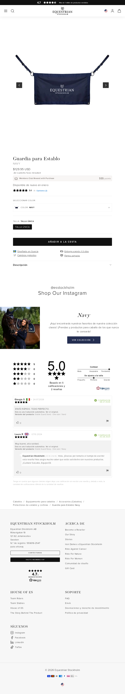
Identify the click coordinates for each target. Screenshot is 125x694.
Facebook (20, 637)
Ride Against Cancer (75, 548)
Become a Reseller (75, 529)
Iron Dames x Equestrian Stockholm (83, 544)
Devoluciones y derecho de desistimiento (87, 607)
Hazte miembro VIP (35, 560)
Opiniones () (41, 191)
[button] (6, 11)
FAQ (67, 598)
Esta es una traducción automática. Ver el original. (37, 412)
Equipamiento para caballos (40, 501)
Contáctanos (35, 553)
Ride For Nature (73, 553)
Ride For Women (74, 558)
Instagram (20, 632)
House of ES (16, 607)
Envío (68, 603)
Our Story (70, 534)
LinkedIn (19, 642)
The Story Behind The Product (26, 612)
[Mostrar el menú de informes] (107, 421)
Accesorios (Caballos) (70, 501)
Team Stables (17, 603)
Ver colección (81, 340)
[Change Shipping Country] (106, 11)
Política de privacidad (76, 612)
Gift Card (70, 568)
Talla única (22, 226)
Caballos (17, 501)
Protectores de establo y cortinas (30, 504)
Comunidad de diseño (76, 563)
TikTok (18, 647)
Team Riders (16, 598)
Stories (68, 539)
